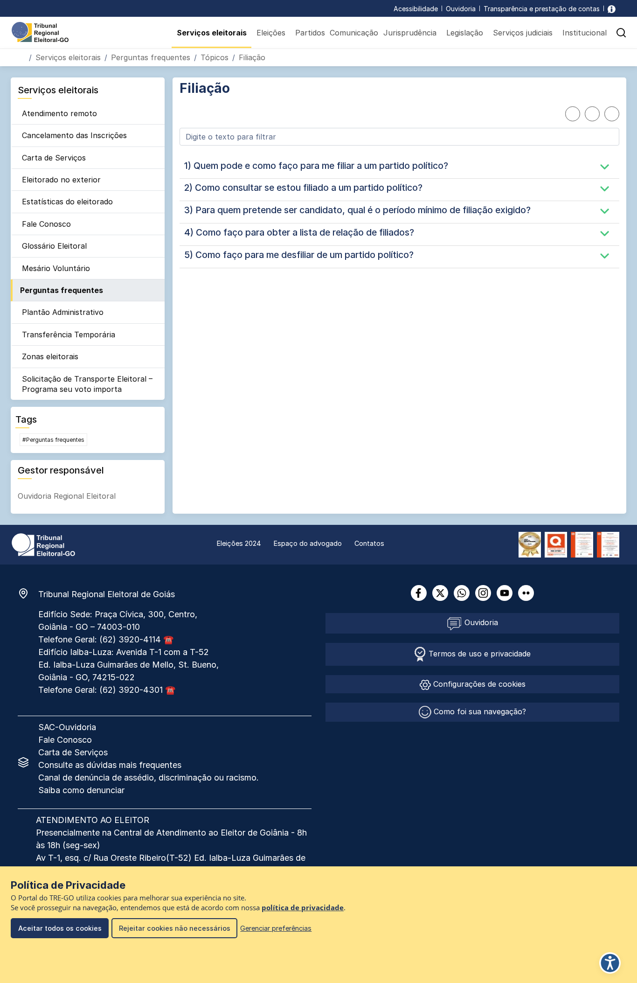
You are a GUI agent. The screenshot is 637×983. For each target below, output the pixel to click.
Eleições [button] (270, 32)
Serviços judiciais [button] (523, 32)
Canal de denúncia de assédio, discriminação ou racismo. (148, 777)
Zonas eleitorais (50, 356)
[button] (621, 33)
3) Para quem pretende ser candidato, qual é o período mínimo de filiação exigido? (357, 210)
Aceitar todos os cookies (60, 928)
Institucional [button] (584, 32)
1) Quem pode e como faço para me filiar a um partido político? (316, 165)
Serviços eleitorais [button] (212, 32)
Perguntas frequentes (150, 57)
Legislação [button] (464, 32)
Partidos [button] (310, 32)
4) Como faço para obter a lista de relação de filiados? (299, 232)
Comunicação (354, 32)
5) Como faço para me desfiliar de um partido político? (299, 254)
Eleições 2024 (239, 543)
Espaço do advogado (308, 543)
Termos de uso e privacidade (478, 653)
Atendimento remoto (59, 113)
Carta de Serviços (54, 157)
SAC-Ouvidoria (67, 727)
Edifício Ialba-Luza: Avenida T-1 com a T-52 (124, 652)
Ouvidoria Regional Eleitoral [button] (67, 496)
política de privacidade (303, 907)
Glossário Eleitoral (54, 246)
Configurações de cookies (478, 684)
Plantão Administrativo (63, 312)
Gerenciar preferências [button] (276, 928)
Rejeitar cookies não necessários (174, 928)
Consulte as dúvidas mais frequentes (109, 765)
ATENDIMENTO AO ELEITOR (92, 820)
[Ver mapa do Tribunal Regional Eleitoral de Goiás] (28, 593)
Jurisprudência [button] (409, 32)
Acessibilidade (416, 9)
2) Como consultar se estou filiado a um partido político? (303, 187)
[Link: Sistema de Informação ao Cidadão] (611, 8)
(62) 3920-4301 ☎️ (137, 690)
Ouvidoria (461, 9)
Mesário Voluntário (56, 268)
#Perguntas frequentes (53, 439)
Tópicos (214, 57)
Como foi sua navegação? (478, 711)
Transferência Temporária (68, 334)
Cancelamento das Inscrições (74, 135)
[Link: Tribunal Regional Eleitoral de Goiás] (43, 544)
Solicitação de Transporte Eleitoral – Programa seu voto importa (87, 384)
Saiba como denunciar (81, 790)
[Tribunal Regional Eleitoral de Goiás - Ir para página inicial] (40, 31)
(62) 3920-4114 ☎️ (136, 639)
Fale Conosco (46, 224)
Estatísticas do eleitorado (67, 201)
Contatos (369, 543)
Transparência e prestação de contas (542, 9)
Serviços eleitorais (68, 57)
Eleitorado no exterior (61, 179)
